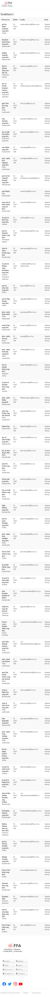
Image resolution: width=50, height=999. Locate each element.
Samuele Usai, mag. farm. (5, 885)
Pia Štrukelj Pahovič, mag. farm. (5, 813)
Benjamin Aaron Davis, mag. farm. (6, 42)
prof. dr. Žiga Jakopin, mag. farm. (6, 301)
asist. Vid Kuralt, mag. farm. (6, 466)
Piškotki (25, 993)
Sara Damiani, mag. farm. (5, 121)
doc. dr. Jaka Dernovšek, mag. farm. (5, 134)
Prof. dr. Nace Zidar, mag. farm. (6, 927)
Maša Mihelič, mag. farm (5, 508)
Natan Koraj (5, 426)
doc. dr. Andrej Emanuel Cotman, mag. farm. (5, 88)
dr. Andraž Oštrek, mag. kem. (6, 567)
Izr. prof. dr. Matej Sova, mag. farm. (5, 782)
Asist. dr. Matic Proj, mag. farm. (5, 692)
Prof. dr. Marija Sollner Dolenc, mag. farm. (5, 753)
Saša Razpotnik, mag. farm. (5, 721)
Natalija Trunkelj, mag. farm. (5, 859)
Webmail (20, 961)
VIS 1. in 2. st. (8, 969)
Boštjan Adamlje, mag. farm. (5, 55)
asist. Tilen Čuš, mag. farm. (5, 105)
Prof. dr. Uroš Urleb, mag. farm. (6, 872)
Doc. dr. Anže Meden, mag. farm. (6, 492)
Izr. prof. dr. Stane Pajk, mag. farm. (5, 580)
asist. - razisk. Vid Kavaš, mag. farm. (6, 351)
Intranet (7, 961)
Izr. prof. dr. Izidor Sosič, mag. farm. (6, 769)
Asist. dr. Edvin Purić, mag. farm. (5, 705)
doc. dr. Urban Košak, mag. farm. (6, 439)
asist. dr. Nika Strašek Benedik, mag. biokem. (6, 797)
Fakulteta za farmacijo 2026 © (10, 993)
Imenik (20, 965)
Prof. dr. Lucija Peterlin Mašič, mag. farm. (5, 626)
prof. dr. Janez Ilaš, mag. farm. (5, 288)
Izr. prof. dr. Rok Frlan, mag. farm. (5, 220)
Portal (6, 965)
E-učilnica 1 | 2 (9, 973)
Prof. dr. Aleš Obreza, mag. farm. (6, 554)
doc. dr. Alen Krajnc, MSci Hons (6, 453)
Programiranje (36, 993)
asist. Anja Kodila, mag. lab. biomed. (6, 413)
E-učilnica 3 (21, 973)
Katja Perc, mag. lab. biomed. (5, 609)
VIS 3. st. (20, 969)
